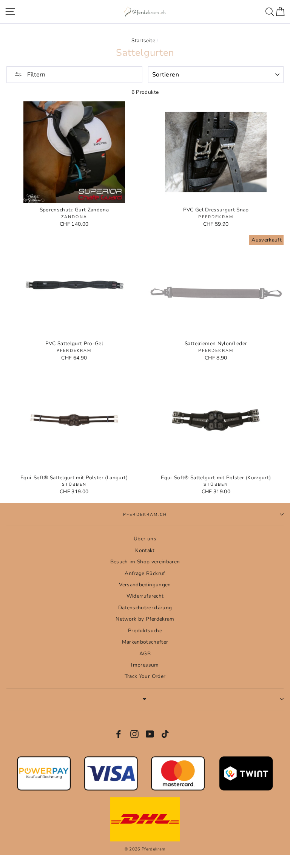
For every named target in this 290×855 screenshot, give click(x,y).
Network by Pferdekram (145, 619)
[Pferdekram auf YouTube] (150, 734)
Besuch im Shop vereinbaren (145, 561)
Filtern (35, 74)
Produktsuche (145, 630)
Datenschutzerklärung (145, 607)
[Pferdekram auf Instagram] (134, 734)
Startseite (143, 40)
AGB (145, 653)
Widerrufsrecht (145, 596)
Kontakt (144, 550)
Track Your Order (145, 676)
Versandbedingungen (145, 584)
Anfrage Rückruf (145, 573)
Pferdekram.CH (145, 514)
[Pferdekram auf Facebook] (118, 734)
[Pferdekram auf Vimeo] (166, 734)
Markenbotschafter (145, 641)
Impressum (145, 664)
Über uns (145, 538)
